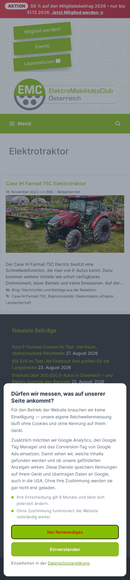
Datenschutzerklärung (68, 563)
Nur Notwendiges (65, 532)
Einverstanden (65, 549)
